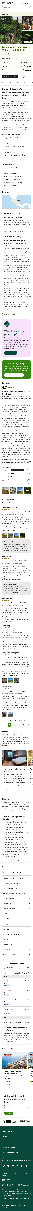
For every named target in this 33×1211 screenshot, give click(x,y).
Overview (5, 83)
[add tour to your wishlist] (20, 76)
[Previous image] (21, 1067)
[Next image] (25, 1067)
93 (24, 725)
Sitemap (26, 1199)
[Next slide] (30, 772)
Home (3, 14)
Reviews (19, 83)
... (7, 14)
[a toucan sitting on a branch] (27, 37)
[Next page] (28, 725)
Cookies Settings (6, 1202)
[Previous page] (5, 725)
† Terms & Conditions (8, 1199)
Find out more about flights (12, 860)
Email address (10, 1106)
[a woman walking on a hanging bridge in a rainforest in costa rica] (0, 17)
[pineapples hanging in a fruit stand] (23, 17)
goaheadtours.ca (25, 1160)
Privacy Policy (19, 1199)
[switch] (24, 1054)
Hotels (26, 83)
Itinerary (12, 83)
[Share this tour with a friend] (25, 76)
